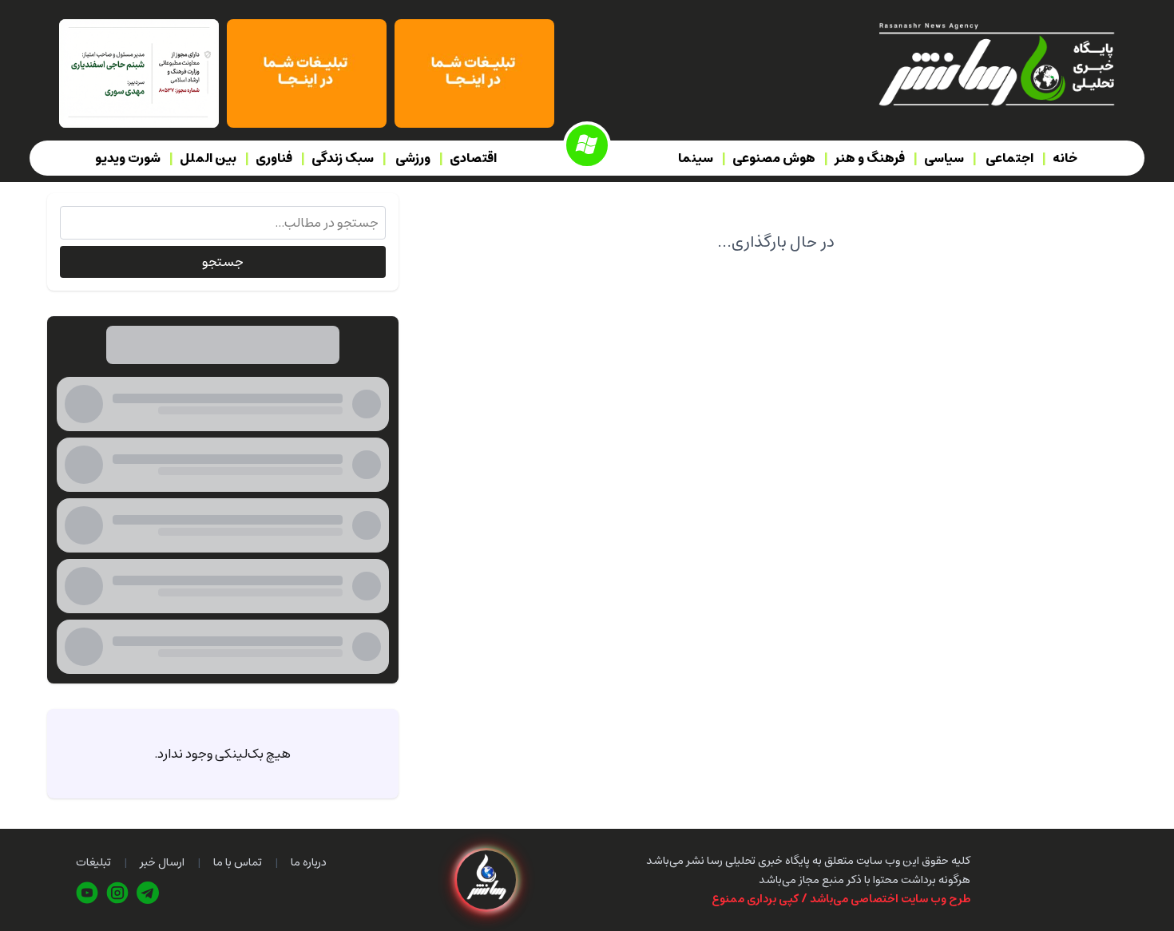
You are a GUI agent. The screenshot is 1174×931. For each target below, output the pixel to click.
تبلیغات (93, 862)
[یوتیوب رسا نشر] (87, 892)
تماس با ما (237, 862)
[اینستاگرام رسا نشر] (117, 892)
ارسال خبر (162, 862)
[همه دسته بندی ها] (587, 145)
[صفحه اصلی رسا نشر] (995, 63)
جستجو (223, 262)
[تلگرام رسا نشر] (148, 892)
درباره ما (309, 862)
